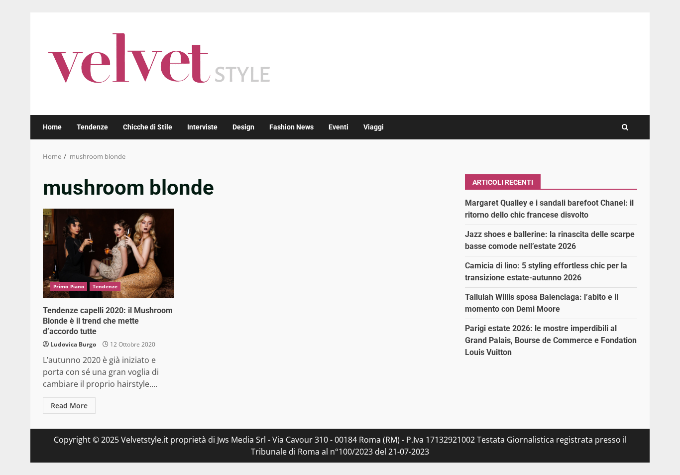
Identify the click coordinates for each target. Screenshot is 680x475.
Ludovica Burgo (73, 344)
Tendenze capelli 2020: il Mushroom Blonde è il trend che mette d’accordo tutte (108, 253)
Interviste (202, 127)
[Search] (625, 127)
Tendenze (92, 127)
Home (52, 127)
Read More (69, 405)
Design (243, 127)
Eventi (338, 127)
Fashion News (291, 127)
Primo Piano (68, 286)
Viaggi (373, 127)
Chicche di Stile (147, 127)
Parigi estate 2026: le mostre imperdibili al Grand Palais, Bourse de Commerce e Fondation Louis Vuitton (551, 340)
